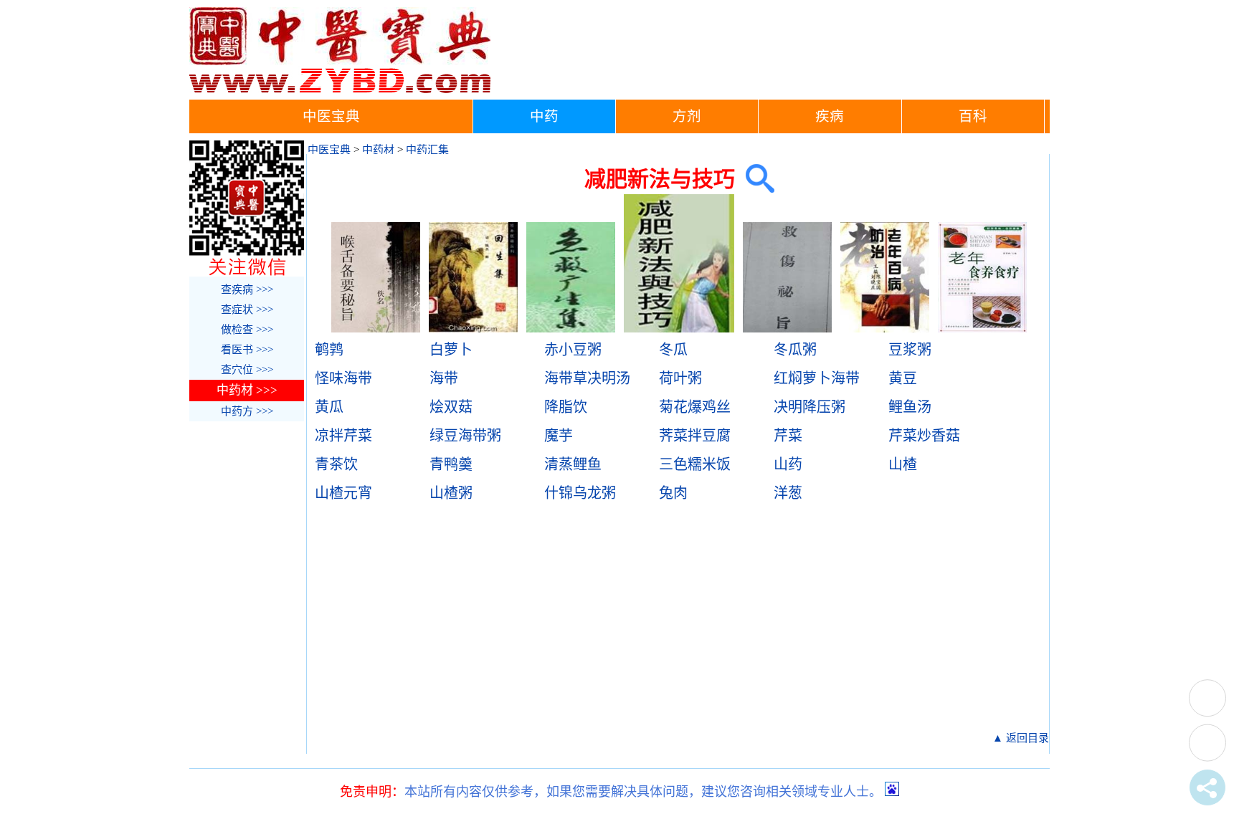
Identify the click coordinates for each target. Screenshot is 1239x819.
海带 (443, 378)
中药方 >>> (247, 411)
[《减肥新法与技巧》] (679, 329)
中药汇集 (427, 149)
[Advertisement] (680, 622)
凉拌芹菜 (343, 436)
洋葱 (788, 493)
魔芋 (558, 436)
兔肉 (673, 493)
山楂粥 (451, 493)
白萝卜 (451, 350)
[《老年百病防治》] (884, 329)
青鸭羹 (451, 464)
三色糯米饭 (695, 464)
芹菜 (788, 436)
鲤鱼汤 (909, 407)
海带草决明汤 (587, 378)
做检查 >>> (247, 329)
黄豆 (902, 378)
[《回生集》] (473, 329)
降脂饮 (565, 407)
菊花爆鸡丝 (695, 407)
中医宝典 (331, 116)
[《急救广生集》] (570, 329)
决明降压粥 (809, 407)
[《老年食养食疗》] (982, 329)
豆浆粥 (909, 350)
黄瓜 (329, 407)
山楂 (902, 464)
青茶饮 (336, 464)
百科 (973, 116)
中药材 (378, 149)
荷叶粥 (680, 378)
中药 (544, 116)
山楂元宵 (343, 493)
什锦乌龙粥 (580, 493)
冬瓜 (673, 350)
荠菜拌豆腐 (695, 436)
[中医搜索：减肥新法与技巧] (754, 179)
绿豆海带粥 (465, 436)
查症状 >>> (247, 309)
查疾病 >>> (247, 289)
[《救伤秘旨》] (787, 329)
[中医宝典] (339, 89)
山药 (788, 464)
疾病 (829, 116)
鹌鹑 (329, 350)
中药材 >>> (247, 390)
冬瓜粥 (795, 350)
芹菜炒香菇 (924, 436)
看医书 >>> (247, 349)
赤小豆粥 (573, 350)
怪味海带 (343, 378)
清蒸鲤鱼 (573, 464)
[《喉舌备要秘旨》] (375, 329)
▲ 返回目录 (1020, 738)
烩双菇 (451, 407)
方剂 (687, 116)
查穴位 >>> (247, 369)
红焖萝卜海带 (817, 378)
